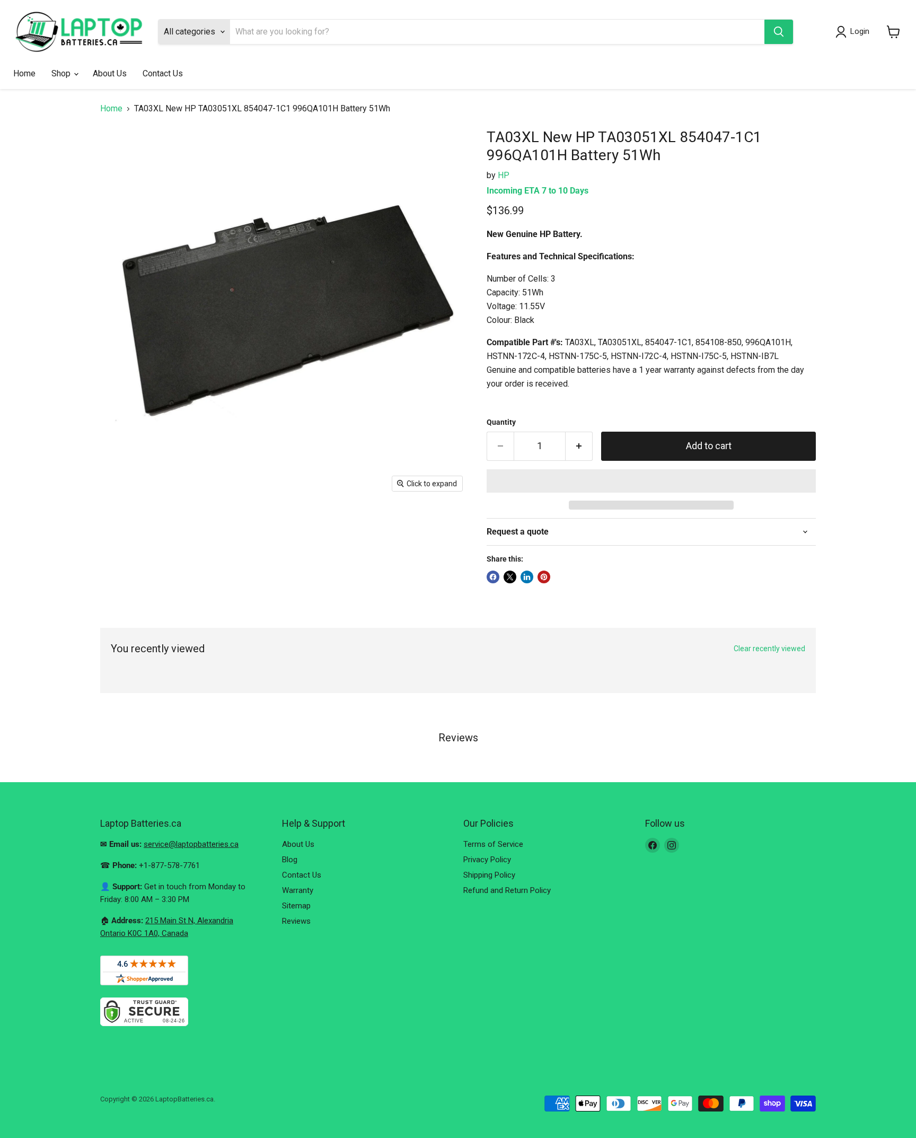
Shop (62, 73)
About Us (110, 73)
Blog (289, 859)
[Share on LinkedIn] (527, 577)
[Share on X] (510, 577)
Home (24, 73)
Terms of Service (493, 844)
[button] (651, 481)
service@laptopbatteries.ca (191, 844)
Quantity (501, 422)
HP (503, 175)
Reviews (296, 921)
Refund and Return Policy (507, 890)
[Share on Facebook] (493, 577)
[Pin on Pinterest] (544, 577)
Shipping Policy (489, 875)
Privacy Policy (487, 859)
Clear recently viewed (769, 648)
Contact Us (163, 73)
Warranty (297, 890)
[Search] (778, 32)
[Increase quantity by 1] (579, 446)
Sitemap (296, 906)
